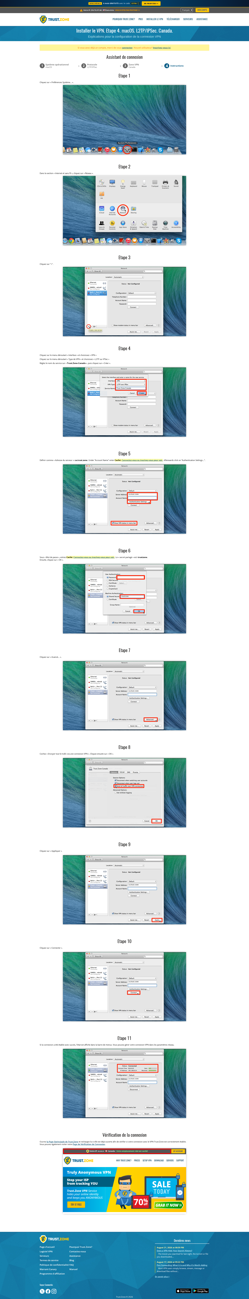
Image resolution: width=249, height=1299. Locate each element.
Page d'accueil (47, 1246)
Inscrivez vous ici (162, 47)
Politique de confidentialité (54, 1264)
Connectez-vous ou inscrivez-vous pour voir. (142, 460)
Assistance (202, 19)
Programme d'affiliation (52, 1273)
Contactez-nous (77, 1251)
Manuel (73, 1269)
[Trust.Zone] (54, 19)
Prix (141, 19)
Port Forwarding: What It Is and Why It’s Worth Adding (182, 1265)
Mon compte (202, 10)
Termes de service (49, 1260)
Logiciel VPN (46, 1251)
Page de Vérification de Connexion (89, 1144)
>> (127, 10)
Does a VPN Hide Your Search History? (174, 1250)
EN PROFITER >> (151, 3)
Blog (71, 1260)
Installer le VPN (154, 19)
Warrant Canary (48, 1269)
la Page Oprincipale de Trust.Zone (62, 1141)
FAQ (71, 1264)
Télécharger (173, 19)
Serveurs (188, 19)
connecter (127, 47)
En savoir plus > (162, 1276)
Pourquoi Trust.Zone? (124, 19)
